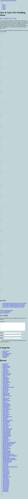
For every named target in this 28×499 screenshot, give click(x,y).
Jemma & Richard (6, 432)
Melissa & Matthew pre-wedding (10, 455)
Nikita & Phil (5, 488)
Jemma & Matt (6, 394)
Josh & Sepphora (6, 400)
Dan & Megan (6, 407)
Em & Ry (5, 376)
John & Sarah (6, 381)
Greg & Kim (5, 490)
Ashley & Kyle (6, 481)
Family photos (6, 351)
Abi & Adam (5, 369)
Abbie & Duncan (6, 404)
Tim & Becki (5, 477)
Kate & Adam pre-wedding (8, 454)
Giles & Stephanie (7, 430)
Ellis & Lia (5, 365)
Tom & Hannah (6, 472)
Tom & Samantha (6, 425)
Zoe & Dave (5, 412)
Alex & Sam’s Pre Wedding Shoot (10, 466)
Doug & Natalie (6, 421)
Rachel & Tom (6, 406)
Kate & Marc (5, 377)
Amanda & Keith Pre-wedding (9, 442)
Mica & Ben (5, 426)
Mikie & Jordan (6, 457)
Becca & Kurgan (6, 374)
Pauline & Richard (7, 476)
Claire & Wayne (6, 422)
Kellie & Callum (6, 393)
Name (1, 333)
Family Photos (6, 469)
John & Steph (5, 311)
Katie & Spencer (6, 471)
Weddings (5, 357)
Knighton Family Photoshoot (9, 458)
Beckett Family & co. (7, 444)
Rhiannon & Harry (7, 448)
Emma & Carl (6, 470)
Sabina (14, 18)
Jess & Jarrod (5, 410)
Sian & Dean (4, 312)
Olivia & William (6, 366)
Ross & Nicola (6, 480)
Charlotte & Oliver (7, 405)
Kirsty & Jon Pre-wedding (8, 443)
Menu (2, 1)
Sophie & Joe (5, 399)
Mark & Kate (5, 491)
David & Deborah (6, 436)
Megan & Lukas (6, 367)
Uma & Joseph (6, 485)
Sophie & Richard (6, 453)
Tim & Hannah (6, 483)
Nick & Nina (5, 415)
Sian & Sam (5, 383)
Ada (4, 396)
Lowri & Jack (6, 427)
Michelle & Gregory (7, 395)
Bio (3, 4)
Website (1, 338)
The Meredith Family (7, 460)
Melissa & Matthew (7, 452)
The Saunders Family (7, 416)
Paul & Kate (5, 475)
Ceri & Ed (5, 419)
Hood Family (5, 438)
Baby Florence (6, 447)
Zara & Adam (6, 403)
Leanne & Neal (6, 378)
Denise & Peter (6, 411)
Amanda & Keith (6, 439)
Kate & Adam (6, 449)
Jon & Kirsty (5, 441)
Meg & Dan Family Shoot (8, 387)
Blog (4, 6)
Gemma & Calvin (6, 450)
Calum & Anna (6, 384)
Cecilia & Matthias (7, 382)
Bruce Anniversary (7, 431)
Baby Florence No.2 (7, 445)
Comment (2, 321)
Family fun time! (6, 414)
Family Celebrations (7, 373)
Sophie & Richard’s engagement (10, 459)
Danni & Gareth (6, 398)
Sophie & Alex (6, 371)
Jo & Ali (4, 401)
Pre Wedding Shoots (8, 310)
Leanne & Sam (6, 474)
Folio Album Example (7, 428)
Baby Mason (5, 437)
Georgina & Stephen (7, 461)
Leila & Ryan (5, 379)
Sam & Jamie (5, 417)
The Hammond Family (8, 420)
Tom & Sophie (6, 482)
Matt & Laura (6, 486)
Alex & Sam (5, 464)
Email (1, 335)
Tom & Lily (5, 372)
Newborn (5, 352)
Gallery (4, 8)
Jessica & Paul (6, 487)
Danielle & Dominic (7, 434)
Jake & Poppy (6, 463)
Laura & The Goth (7, 409)
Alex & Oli (5, 392)
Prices (4, 9)
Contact (4, 5)
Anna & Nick (6, 363)
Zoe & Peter (5, 423)
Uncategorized (6, 354)
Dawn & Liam (6, 389)
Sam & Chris (5, 388)
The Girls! (5, 368)
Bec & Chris (5, 390)
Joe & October (6, 479)
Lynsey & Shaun (6, 433)
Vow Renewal (6, 355)
